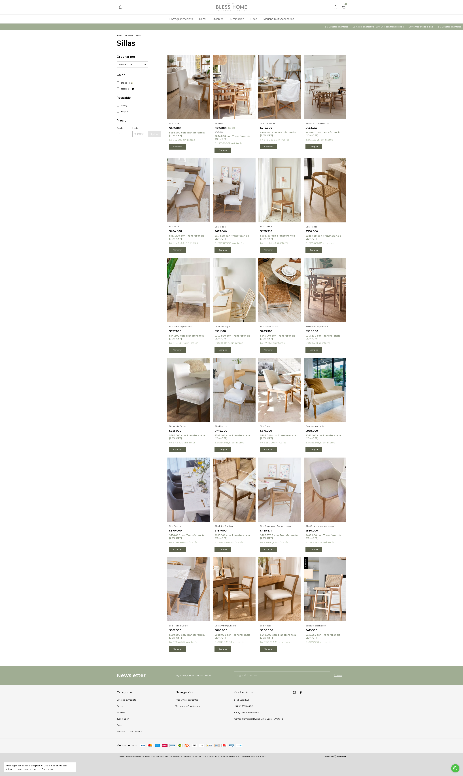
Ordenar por (126, 56)
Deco (253, 19)
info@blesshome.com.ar (247, 712)
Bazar (202, 19)
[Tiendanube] (335, 756)
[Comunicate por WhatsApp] (455, 768)
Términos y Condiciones (187, 706)
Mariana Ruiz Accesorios (278, 19)
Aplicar (155, 134)
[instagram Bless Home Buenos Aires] (294, 692)
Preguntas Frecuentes (186, 699)
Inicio (119, 35)
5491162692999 (242, 699)
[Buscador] (121, 7)
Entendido (47, 769)
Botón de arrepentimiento (254, 756)
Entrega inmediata (181, 19)
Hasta (135, 128)
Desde (120, 128)
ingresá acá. (234, 756)
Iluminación (237, 19)
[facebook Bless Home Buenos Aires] (300, 692)
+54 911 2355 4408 (243, 706)
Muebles (218, 19)
